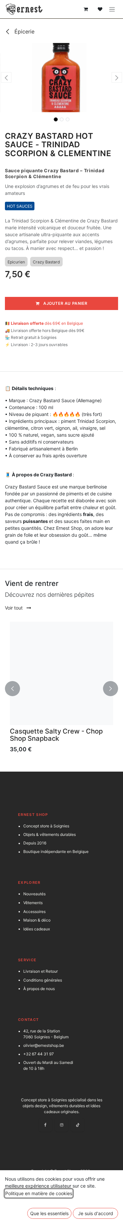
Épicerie (23, 31)
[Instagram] (61, 1124)
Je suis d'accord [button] (95, 1213)
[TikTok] (77, 1124)
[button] (6, 77)
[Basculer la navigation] (112, 9)
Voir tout (14, 608)
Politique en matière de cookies (38, 1193)
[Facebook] (45, 1124)
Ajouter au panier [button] (64, 303)
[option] (61, 688)
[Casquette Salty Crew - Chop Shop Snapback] (61, 673)
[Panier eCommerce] (86, 9)
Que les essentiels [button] (49, 1213)
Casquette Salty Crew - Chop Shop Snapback (56, 734)
